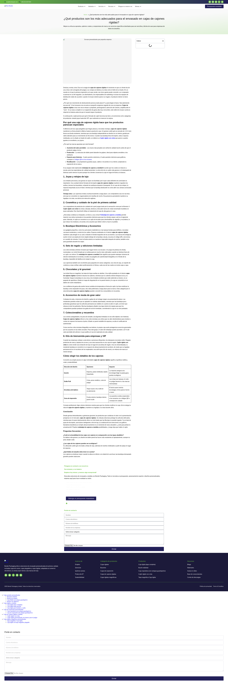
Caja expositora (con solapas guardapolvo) (19, 611)
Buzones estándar (12, 596)
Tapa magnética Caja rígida (14, 621)
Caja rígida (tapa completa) (14, 604)
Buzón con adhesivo (13, 601)
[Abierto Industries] (95, 6)
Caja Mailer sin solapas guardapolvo (17, 600)
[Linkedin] (213, 2)
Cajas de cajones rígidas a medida (13, 614)
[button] (163, 41)
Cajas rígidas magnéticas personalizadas (15, 619)
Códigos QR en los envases (83, 159)
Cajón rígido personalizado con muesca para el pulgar (22, 617)
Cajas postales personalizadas (12, 595)
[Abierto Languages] (140, 6)
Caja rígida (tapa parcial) (14, 606)
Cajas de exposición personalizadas (13, 609)
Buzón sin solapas (12, 598)
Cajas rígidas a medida (10, 603)
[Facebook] (209, 2)
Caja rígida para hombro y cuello (16, 608)
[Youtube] (216, 2)
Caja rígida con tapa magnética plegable (18, 622)
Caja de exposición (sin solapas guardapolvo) (20, 612)
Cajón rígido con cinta (107, 138)
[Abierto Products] (85, 6)
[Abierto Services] (105, 6)
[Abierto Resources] (114, 6)
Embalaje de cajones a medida (111, 215)
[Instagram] (219, 2)
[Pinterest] (222, 2)
